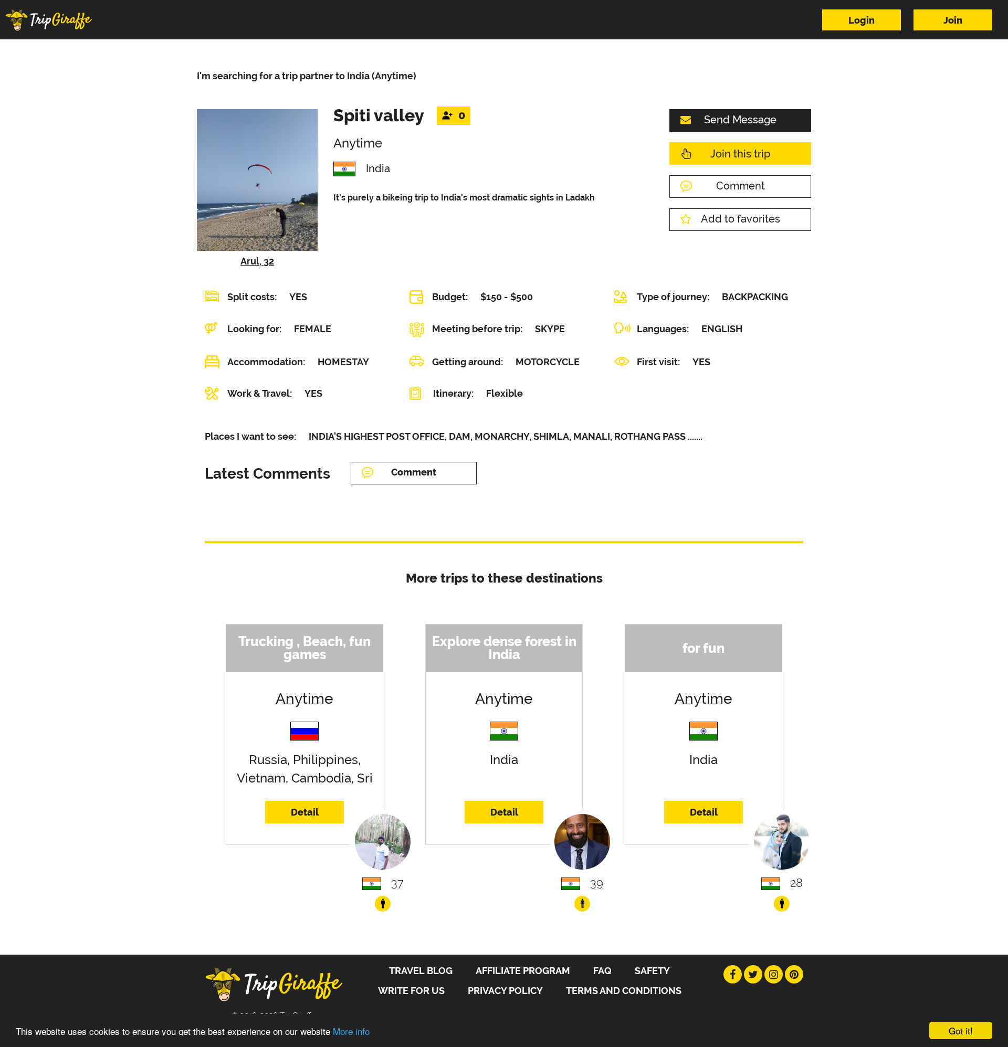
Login (861, 20)
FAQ (602, 970)
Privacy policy (505, 990)
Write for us (411, 990)
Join (952, 20)
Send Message (740, 119)
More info (351, 1031)
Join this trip (740, 153)
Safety (652, 970)
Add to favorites (740, 219)
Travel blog (421, 970)
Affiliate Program (523, 970)
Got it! (961, 1030)
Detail (305, 812)
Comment (740, 185)
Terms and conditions (623, 990)
